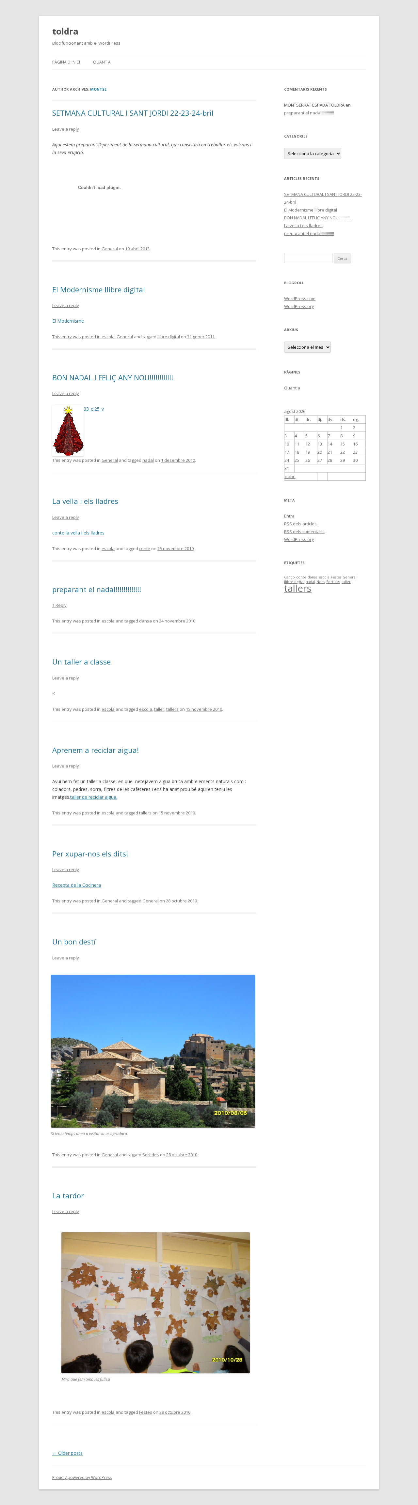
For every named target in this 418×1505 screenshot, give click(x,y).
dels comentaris (304, 531)
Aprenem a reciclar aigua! (95, 750)
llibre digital (168, 337)
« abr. (290, 476)
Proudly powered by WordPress (82, 1477)
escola (108, 337)
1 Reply (59, 605)
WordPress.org (299, 306)
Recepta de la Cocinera (76, 885)
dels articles (300, 524)
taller (159, 709)
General (110, 249)
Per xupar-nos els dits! (90, 853)
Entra (289, 516)
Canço (289, 577)
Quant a (102, 62)
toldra (65, 31)
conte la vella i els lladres (78, 533)
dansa (145, 621)
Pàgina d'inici (66, 62)
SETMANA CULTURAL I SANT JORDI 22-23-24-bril (133, 113)
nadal (148, 460)
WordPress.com (299, 298)
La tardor (68, 1195)
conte (144, 548)
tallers (172, 709)
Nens (320, 581)
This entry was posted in (77, 337)
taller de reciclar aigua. (93, 797)
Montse (98, 89)
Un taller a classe (81, 661)
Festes (145, 1412)
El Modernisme (68, 321)
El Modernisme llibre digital (98, 289)
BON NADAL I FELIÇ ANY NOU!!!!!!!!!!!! (112, 377)
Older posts (67, 1453)
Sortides (150, 1155)
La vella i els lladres (85, 501)
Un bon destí (74, 941)
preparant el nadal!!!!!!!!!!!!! (96, 589)
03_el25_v (94, 409)
